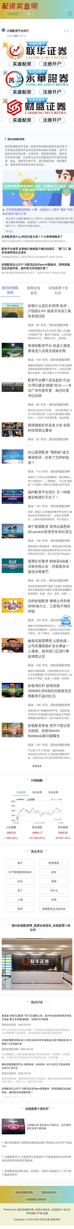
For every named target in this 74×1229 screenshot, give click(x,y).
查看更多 (37, 766)
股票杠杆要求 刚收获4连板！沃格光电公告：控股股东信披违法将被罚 (50, 566)
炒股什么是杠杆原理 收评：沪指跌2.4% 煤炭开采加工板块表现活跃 (49, 310)
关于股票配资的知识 (20, 872)
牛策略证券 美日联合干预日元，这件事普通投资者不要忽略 (49, 1126)
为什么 (54, 890)
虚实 (53, 872)
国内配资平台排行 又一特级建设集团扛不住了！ (49, 494)
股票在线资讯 (49, 1192)
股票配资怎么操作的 (54, 908)
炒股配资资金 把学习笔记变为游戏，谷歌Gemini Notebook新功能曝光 (49, 730)
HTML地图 (42, 1213)
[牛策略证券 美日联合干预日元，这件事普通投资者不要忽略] (13, 1126)
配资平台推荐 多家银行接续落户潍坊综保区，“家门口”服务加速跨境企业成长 (36, 250)
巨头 (20, 881)
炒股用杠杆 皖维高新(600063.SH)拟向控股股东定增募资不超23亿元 (49, 690)
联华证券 (45, 1219)
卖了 (20, 890)
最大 (20, 863)
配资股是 (54, 863)
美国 (53, 881)
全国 (53, 899)
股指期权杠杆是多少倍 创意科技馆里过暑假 (49, 427)
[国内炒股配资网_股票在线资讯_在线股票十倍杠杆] (20, 5)
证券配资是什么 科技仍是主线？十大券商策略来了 (32, 236)
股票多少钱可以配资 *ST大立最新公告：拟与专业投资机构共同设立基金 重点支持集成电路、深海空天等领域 (36, 1017)
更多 (66, 31)
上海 (20, 899)
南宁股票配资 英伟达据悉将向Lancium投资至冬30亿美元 (50, 529)
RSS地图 (31, 1213)
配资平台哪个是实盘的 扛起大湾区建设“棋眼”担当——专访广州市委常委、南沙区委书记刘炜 (50, 387)
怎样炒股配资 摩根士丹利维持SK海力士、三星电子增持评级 (49, 606)
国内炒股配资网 (24, 1192)
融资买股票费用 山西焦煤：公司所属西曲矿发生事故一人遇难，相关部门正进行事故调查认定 (49, 648)
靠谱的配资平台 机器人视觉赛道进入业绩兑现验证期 (49, 348)
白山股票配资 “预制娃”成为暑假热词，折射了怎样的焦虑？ (48, 457)
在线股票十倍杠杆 (36, 1199)
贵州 (20, 908)
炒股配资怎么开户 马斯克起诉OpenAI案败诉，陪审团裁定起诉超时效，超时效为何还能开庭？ (36, 266)
